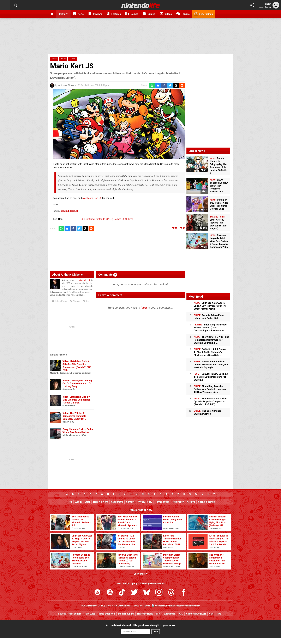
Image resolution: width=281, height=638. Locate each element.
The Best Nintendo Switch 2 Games (207, 412)
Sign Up (268, 7)
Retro (63, 58)
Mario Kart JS (72, 66)
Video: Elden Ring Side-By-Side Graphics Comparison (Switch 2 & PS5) (76, 399)
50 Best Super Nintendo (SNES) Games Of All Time (107, 219)
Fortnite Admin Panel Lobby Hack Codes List (209, 317)
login (144, 307)
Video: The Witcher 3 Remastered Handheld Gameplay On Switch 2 (74, 416)
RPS (219, 613)
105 (204, 228)
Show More (140, 573)
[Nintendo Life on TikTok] (122, 593)
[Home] (52, 14)
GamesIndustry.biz (196, 613)
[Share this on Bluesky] (158, 85)
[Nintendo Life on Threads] (171, 593)
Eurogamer (169, 613)
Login (261, 7)
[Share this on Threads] (176, 85)
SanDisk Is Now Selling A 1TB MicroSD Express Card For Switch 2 (211, 377)
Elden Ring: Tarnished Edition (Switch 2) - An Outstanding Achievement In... (210, 327)
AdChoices (160, 606)
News (54, 58)
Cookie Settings (206, 501)
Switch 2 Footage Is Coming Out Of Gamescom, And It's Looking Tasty (77, 383)
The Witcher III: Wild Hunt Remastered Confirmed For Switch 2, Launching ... (211, 340)
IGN (158, 613)
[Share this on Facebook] (164, 85)
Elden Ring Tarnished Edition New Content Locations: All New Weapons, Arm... (210, 389)
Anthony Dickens (67, 85)
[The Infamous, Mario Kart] (119, 124)
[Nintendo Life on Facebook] (183, 593)
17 (205, 210)
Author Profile (60, 301)
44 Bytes (146, 606)
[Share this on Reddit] (182, 85)
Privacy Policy (144, 501)
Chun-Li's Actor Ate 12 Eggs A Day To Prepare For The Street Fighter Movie (210, 306)
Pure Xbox (90, 613)
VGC (180, 613)
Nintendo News (145, 613)
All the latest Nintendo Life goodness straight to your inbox (140, 625)
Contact (130, 501)
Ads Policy (178, 501)
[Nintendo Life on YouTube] (109, 593)
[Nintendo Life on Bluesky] (146, 593)
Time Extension (107, 613)
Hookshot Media (95, 606)
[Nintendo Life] (140, 5)
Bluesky (76, 301)
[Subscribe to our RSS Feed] (97, 593)
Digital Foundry (126, 613)
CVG (211, 613)
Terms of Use (162, 501)
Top (70, 501)
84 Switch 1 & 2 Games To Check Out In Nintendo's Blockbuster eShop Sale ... (210, 352)
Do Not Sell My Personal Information (183, 606)
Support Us (117, 501)
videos (72, 58)
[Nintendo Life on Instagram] (159, 593)
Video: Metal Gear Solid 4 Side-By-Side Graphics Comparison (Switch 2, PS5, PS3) (77, 366)
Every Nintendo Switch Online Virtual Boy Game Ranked (77, 431)
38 (205, 247)
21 (205, 170)
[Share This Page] (252, 5)
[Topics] (5, 5)
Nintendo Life (85, 280)
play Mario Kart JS (92, 198)
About (78, 501)
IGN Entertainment (122, 606)
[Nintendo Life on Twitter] (134, 593)
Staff (87, 501)
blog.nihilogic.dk (69, 211)
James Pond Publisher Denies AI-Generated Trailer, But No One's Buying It (211, 364)
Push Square (74, 613)
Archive (191, 501)
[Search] (15, 5)
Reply (87, 301)
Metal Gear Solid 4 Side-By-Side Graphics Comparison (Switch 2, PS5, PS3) (210, 401)
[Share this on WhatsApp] (152, 85)
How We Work (100, 501)
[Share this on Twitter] (170, 85)
